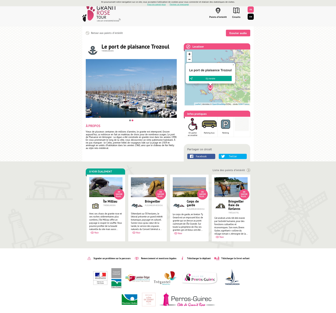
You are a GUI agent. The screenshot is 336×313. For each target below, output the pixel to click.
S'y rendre (210, 78)
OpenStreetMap (219, 104)
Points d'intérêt (218, 17)
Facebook (201, 156)
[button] (210, 87)
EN (250, 16)
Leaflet (198, 104)
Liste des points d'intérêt (229, 170)
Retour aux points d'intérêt (107, 33)
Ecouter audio (238, 33)
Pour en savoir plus (156, 4)
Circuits (236, 17)
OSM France (243, 104)
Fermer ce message (179, 4)
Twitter (233, 156)
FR (251, 9)
